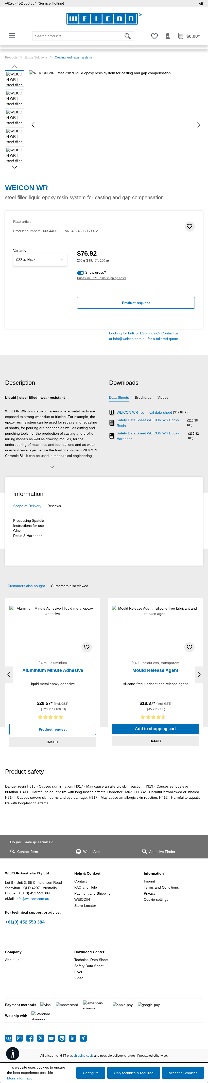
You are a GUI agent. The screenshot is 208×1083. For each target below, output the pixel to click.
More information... (22, 1078)
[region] (104, 124)
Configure (91, 1073)
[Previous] (33, 124)
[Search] (128, 36)
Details (53, 742)
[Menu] (12, 35)
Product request (136, 303)
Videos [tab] (163, 397)
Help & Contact (87, 873)
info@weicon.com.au (130, 339)
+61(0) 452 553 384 (25, 922)
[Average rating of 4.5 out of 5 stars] (155, 718)
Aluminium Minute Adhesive (52, 670)
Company (13, 952)
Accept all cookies (183, 1073)
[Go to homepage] (104, 19)
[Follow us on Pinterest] (63, 1038)
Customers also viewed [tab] (69, 586)
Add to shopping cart (155, 729)
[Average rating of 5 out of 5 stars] (52, 718)
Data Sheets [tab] (119, 397)
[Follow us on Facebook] (31, 1038)
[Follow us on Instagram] (21, 1038)
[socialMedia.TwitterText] (42, 1038)
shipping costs (83, 1055)
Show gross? (95, 272)
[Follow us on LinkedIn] (74, 1038)
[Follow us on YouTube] (53, 1038)
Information (154, 873)
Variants (19, 250)
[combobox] (77, 36)
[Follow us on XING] (83, 1038)
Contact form (27, 852)
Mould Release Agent (155, 670)
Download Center (89, 952)
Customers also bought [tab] (26, 586)
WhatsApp (91, 852)
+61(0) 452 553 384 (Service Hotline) (34, 3)
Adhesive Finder (162, 852)
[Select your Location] (201, 3)
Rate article (22, 221)
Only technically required (133, 1073)
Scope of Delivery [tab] (27, 506)
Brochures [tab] (143, 397)
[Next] (199, 124)
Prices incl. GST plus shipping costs (101, 278)
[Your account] (167, 36)
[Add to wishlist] (190, 227)
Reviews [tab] (54, 506)
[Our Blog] (10, 1038)
